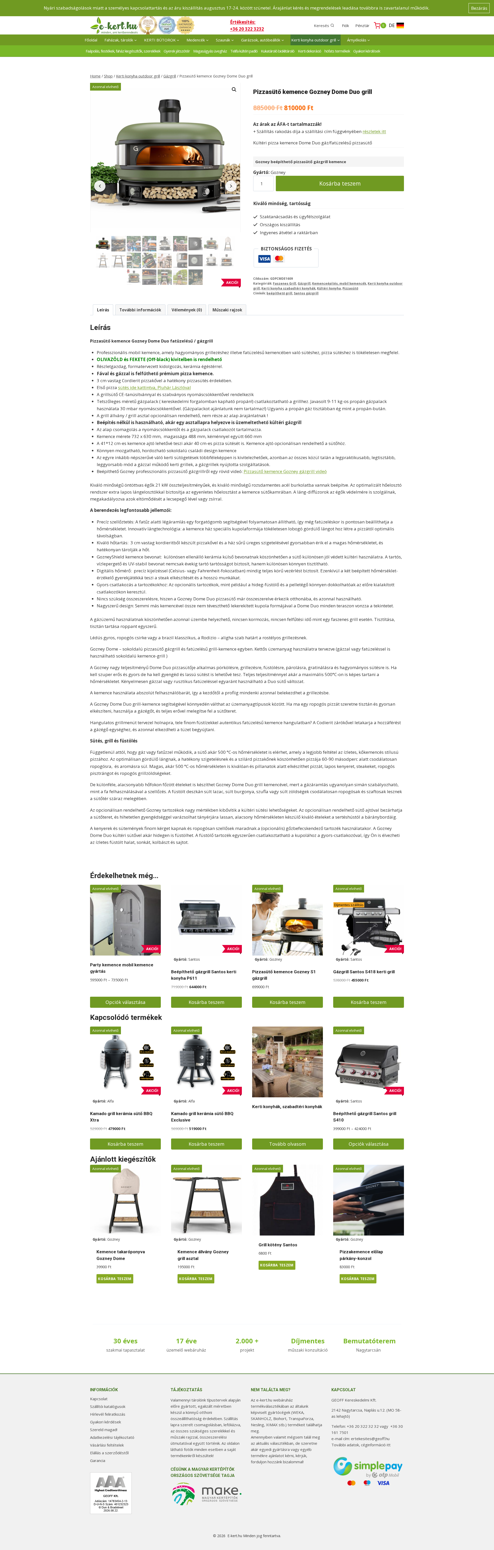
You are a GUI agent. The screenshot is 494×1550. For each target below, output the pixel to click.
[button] (234, 89)
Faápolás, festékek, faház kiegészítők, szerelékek (123, 51)
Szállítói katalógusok (107, 1406)
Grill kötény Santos (278, 1244)
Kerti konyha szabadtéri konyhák (288, 288)
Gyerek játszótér (177, 51)
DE (392, 25)
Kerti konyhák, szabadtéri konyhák (287, 1106)
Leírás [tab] (103, 309)
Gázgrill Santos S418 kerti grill (364, 971)
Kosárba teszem (340, 183)
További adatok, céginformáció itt (361, 1444)
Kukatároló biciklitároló (277, 51)
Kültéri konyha (329, 288)
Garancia (97, 1460)
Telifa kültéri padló (244, 51)
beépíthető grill (279, 293)
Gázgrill (304, 283)
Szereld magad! (103, 1429)
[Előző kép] (99, 186)
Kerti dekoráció (309, 51)
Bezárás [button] (479, 8)
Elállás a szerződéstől (109, 1452)
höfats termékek (337, 51)
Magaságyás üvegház (210, 51)
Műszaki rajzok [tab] (227, 309)
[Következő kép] (231, 186)
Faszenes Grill (284, 283)
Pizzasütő (350, 288)
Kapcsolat (99, 1398)
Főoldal (91, 39)
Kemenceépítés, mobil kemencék (339, 283)
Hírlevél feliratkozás (107, 1414)
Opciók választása (125, 1002)
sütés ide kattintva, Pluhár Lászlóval (154, 387)
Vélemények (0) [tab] (187, 309)
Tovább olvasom (287, 1144)
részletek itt (374, 131)
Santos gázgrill (306, 293)
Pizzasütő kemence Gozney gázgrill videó (285, 471)
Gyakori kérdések (366, 51)
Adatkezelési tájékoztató (112, 1437)
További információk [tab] (140, 309)
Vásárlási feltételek (107, 1445)
